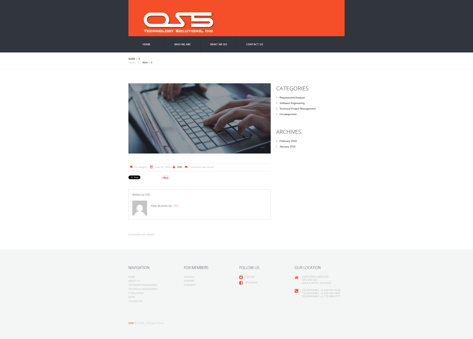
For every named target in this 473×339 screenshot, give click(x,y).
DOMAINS (189, 277)
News (131, 297)
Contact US (254, 44)
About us (134, 281)
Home (146, 44)
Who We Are (182, 44)
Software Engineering (292, 103)
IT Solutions (136, 293)
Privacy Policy (155, 323)
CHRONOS (189, 285)
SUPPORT (189, 281)
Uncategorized (288, 114)
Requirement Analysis (292, 97)
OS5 (179, 167)
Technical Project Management (298, 108)
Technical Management (143, 289)
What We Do (218, 44)
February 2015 (288, 140)
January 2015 (288, 146)
